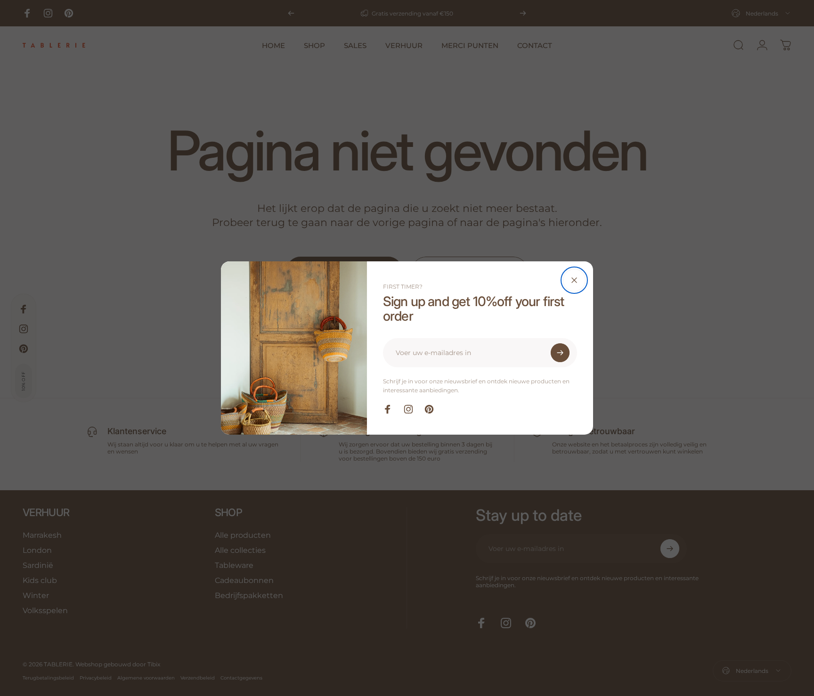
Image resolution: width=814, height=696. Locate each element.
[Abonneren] (560, 352)
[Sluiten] (574, 280)
